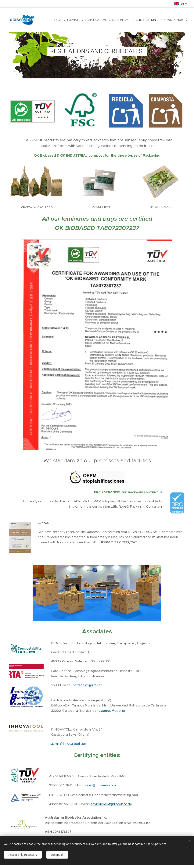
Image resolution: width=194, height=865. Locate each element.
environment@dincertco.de (111, 804)
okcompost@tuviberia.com (95, 785)
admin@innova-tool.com (69, 744)
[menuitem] (59, 20)
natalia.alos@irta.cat (87, 685)
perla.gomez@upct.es (109, 711)
